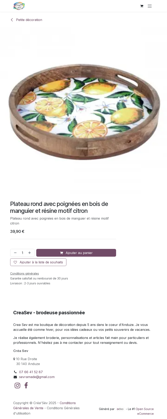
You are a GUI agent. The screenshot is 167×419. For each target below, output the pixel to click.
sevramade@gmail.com (37, 377)
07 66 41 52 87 (31, 372)
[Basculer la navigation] (150, 6)
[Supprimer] (14, 252)
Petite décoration (28, 20)
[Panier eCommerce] (141, 6)
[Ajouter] (30, 252)
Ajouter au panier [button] (79, 253)
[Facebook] (26, 386)
